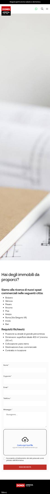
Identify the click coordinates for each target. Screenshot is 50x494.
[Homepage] (25, 485)
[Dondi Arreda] (6, 8)
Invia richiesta (25, 467)
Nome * (6, 365)
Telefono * (7, 399)
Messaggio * (7, 410)
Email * (5, 387)
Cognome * (7, 376)
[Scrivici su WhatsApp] (36, 9)
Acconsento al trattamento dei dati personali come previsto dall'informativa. (25, 459)
